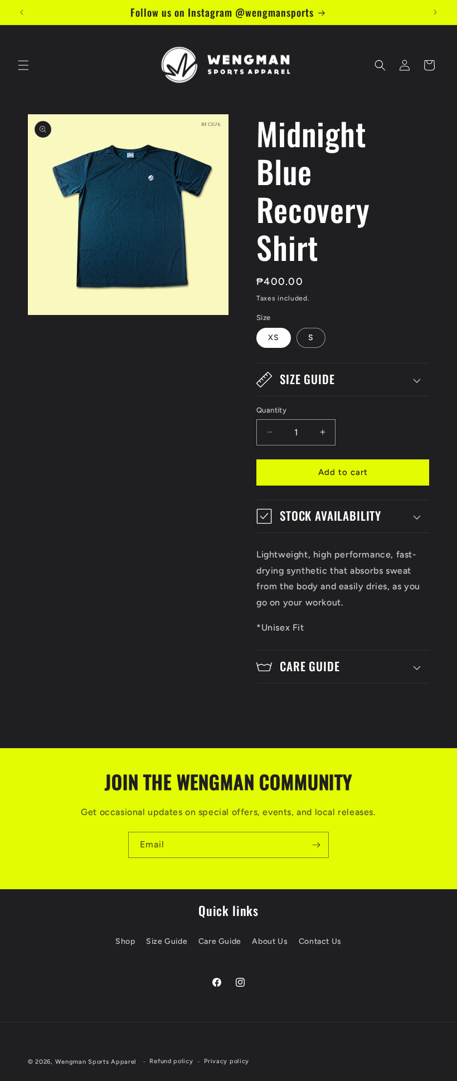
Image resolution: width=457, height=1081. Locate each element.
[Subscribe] (316, 845)
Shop (125, 941)
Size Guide (166, 941)
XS (273, 337)
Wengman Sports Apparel (96, 1061)
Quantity (271, 410)
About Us (270, 941)
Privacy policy (226, 1061)
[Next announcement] (435, 12)
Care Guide (219, 941)
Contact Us (320, 941)
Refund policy (171, 1061)
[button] (23, 65)
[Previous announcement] (21, 12)
